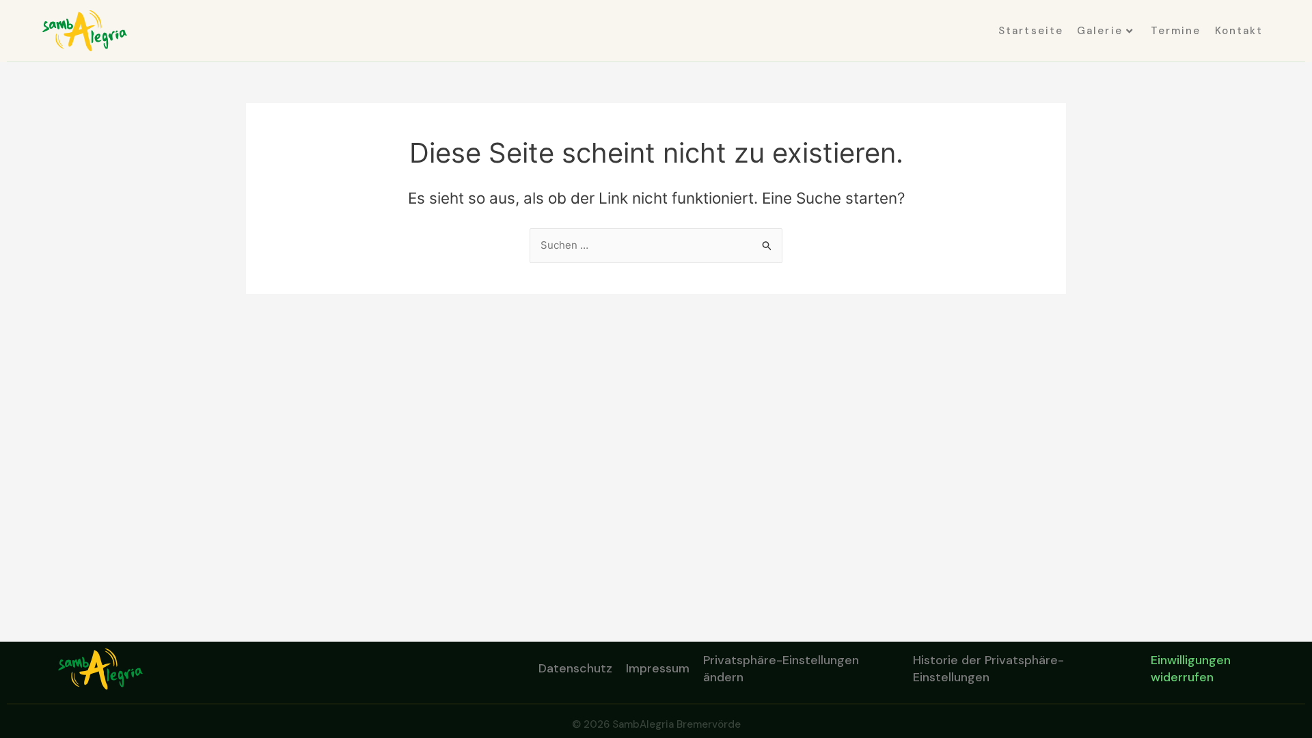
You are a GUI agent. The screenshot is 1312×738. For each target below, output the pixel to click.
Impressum (657, 668)
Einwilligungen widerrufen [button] (1191, 668)
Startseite (1030, 31)
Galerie (1100, 31)
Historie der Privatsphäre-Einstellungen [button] (988, 668)
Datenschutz (575, 668)
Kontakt (1239, 31)
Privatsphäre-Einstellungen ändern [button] (781, 668)
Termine (1176, 31)
